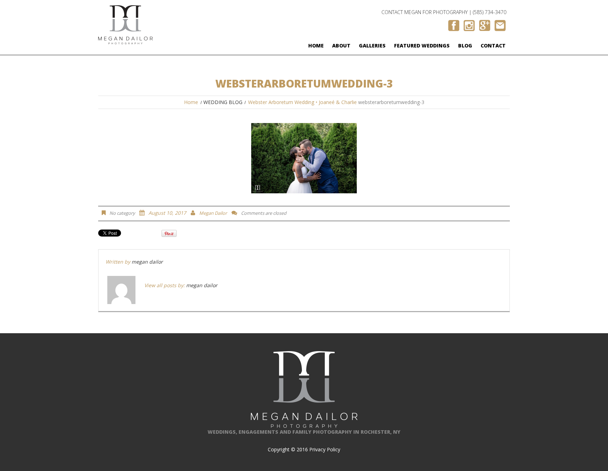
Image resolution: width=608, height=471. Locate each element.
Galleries (372, 45)
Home (316, 45)
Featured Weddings (422, 45)
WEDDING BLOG (222, 102)
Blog (465, 45)
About (341, 45)
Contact (493, 45)
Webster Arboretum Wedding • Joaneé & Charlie (302, 102)
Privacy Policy (324, 449)
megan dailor (213, 213)
